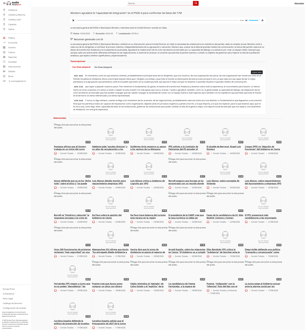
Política (11, 38)
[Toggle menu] (4, 3)
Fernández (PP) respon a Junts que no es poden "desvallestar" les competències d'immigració (72, 285)
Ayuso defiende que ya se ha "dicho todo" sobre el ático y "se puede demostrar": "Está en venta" (72, 182)
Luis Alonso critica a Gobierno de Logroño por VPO (147, 182)
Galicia (11, 29)
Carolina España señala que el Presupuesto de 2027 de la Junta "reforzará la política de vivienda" (109, 322)
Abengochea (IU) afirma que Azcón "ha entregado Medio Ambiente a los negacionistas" (110, 251)
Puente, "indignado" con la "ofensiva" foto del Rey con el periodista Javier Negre (222, 285)
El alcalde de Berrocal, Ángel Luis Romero (224, 148)
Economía (12, 42)
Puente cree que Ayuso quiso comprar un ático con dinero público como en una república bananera (108, 285)
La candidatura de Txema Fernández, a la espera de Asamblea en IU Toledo (181, 285)
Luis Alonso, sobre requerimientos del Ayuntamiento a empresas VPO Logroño (263, 182)
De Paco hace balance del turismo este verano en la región (148, 216)
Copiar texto (257, 72)
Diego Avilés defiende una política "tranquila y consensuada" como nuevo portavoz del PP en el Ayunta (262, 251)
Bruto (10, 76)
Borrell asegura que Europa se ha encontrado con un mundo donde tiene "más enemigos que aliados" (186, 182)
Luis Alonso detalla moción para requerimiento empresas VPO (109, 182)
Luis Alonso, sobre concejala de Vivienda (223, 182)
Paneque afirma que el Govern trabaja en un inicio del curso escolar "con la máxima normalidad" (70, 148)
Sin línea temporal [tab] (103, 67)
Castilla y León (14, 19)
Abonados (299, 3)
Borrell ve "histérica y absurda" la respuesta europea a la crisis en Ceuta (71, 216)
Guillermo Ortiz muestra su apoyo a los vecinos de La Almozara (148, 148)
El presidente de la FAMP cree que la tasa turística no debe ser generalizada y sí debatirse (186, 216)
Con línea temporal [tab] (81, 67)
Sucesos (12, 47)
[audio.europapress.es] (17, 3)
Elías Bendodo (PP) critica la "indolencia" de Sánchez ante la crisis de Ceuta (223, 251)
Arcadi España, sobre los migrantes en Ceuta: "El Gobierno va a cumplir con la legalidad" (187, 251)
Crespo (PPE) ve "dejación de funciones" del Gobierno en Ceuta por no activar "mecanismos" (262, 148)
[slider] (157, 20)
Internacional (14, 66)
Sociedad (12, 62)
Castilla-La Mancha (16, 14)
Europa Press (9, 289)
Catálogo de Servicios (12, 303)
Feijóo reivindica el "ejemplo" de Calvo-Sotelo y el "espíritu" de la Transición (147, 285)
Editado (11, 71)
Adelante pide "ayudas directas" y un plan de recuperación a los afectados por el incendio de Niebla (110, 148)
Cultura (11, 52)
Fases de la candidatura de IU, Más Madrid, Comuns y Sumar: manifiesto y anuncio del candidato (225, 216)
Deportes (12, 57)
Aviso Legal (8, 298)
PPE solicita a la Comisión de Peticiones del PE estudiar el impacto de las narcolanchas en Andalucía (185, 148)
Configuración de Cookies (14, 308)
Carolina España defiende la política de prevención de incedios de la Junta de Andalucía (71, 322)
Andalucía (12, 10)
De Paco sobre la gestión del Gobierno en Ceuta (107, 216)
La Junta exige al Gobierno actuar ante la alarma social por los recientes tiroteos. (262, 285)
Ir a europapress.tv (17, 81)
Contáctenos (8, 293)
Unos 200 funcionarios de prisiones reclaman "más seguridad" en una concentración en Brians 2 (72, 251)
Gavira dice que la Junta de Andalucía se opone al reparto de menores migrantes (147, 251)
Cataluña (12, 24)
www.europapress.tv (8, 312)
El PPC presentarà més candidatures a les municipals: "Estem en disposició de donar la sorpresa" (262, 216)
